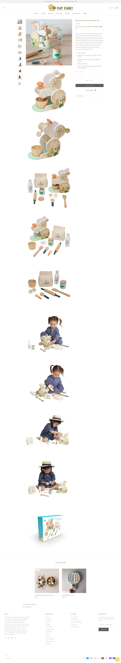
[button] (90, 90)
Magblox (85, 13)
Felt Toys (43, 13)
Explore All (67, 13)
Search (47, 634)
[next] (116, 581)
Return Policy (49, 627)
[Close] (117, 636)
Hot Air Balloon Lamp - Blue (67, 595)
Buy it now (89, 85)
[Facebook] (5, 638)
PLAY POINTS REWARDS (76, 622)
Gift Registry (49, 631)
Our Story (36, 13)
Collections (50, 13)
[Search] (113, 8)
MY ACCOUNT (74, 617)
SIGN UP (105, 657)
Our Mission (48, 619)
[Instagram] (8, 638)
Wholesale (48, 644)
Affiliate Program (50, 641)
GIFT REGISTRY (74, 619)
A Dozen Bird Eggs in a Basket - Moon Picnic (44, 595)
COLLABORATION (75, 627)
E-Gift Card (74, 624)
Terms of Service (50, 639)
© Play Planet (8, 658)
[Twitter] (80, 71)
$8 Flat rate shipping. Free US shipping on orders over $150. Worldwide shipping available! (60, 1)
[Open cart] (116, 8)
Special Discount (76, 13)
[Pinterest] (82, 71)
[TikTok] (14, 638)
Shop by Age (59, 13)
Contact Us (49, 636)
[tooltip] (95, 90)
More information (80, 96)
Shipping (48, 624)
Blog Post (48, 622)
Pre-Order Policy (50, 629)
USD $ (5, 7)
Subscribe (104, 629)
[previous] (4, 581)
